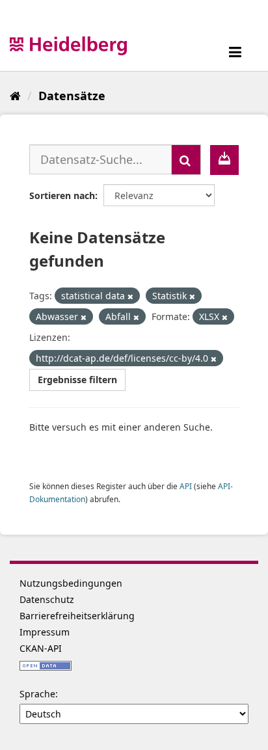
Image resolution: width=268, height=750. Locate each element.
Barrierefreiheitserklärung (77, 615)
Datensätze (71, 95)
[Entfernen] (130, 296)
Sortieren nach (62, 195)
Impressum (45, 632)
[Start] (15, 95)
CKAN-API (41, 648)
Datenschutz (47, 599)
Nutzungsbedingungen (71, 583)
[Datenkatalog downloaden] (224, 160)
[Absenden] (186, 159)
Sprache (37, 694)
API (186, 486)
